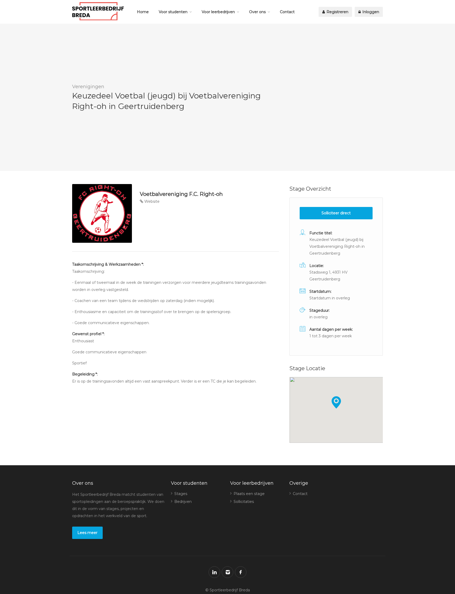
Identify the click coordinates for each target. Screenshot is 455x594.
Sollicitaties (244, 501)
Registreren (336, 11)
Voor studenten (173, 11)
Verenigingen (88, 87)
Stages (180, 493)
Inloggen (370, 11)
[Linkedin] (214, 572)
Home (143, 11)
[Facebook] (240, 572)
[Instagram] (227, 572)
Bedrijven (183, 501)
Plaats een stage (249, 493)
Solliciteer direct (336, 213)
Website (151, 201)
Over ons (257, 11)
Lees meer (87, 532)
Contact (287, 11)
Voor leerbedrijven (218, 11)
